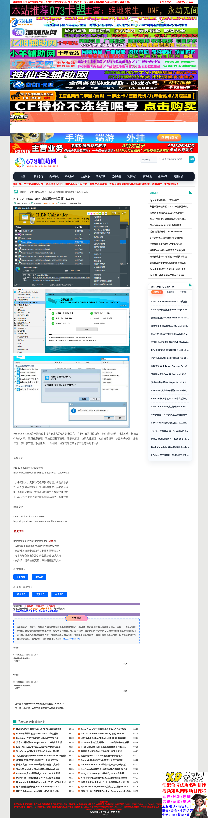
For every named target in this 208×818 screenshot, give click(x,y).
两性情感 (178, 176)
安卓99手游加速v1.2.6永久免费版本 (167, 213)
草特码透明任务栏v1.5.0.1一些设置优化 (169, 206)
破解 (51, 541)
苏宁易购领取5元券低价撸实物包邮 (166, 238)
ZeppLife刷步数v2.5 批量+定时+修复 (168, 269)
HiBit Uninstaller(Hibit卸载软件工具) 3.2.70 (43, 198)
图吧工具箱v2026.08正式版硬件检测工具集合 (170, 358)
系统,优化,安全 (37, 192)
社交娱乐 (85, 176)
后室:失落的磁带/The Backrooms (166, 231)
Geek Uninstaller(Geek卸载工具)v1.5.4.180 (170, 447)
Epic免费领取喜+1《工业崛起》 (165, 200)
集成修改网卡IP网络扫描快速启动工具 (168, 263)
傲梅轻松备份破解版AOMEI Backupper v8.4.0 (170, 326)
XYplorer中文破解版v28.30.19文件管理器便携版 (170, 455)
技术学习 (38, 176)
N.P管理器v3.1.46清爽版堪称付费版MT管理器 (170, 414)
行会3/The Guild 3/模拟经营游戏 (165, 225)
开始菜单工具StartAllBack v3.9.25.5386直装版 (170, 374)
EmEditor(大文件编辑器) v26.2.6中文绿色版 (170, 390)
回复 (125, 664)
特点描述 (19, 531)
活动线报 (116, 176)
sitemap (104, 815)
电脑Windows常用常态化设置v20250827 (44, 703)
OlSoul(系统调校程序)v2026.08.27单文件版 (170, 439)
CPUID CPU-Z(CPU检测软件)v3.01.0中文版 (170, 350)
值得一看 (162, 176)
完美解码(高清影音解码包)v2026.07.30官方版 (170, 342)
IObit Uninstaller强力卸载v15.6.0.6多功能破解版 (170, 406)
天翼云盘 (40, 594)
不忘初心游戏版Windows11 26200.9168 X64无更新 (170, 431)
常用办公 (131, 176)
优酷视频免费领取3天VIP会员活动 (166, 244)
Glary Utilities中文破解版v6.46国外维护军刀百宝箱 (170, 334)
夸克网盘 (59, 594)
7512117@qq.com (70, 639)
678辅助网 (26, 203)
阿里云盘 (39, 577)
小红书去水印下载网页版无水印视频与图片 (43, 708)
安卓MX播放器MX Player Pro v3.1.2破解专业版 (170, 382)
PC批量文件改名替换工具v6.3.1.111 (167, 275)
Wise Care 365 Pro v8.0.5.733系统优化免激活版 (170, 301)
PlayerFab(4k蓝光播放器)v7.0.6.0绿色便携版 (170, 423)
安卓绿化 (54, 176)
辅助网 (23, 192)
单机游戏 (69, 176)
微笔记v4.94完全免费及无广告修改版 (167, 250)
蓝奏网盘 (20, 577)
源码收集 (147, 176)
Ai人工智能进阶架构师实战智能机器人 (168, 219)
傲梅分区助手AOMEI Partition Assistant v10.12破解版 (170, 317)
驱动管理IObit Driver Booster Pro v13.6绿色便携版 (170, 366)
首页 (23, 176)
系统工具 (100, 176)
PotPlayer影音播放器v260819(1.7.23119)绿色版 (170, 309)
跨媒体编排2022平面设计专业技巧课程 (168, 256)
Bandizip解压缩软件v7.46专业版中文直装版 (170, 398)
